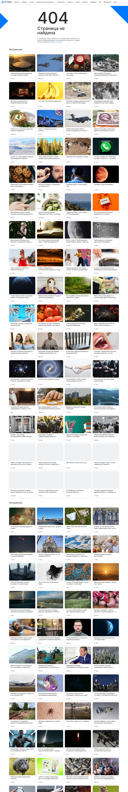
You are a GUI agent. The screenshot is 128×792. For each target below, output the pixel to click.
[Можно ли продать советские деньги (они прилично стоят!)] (106, 123)
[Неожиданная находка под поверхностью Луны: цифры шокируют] (106, 95)
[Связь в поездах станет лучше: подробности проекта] (106, 457)
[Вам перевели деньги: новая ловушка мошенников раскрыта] (22, 206)
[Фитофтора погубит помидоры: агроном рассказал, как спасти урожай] (50, 318)
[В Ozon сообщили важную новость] (50, 123)
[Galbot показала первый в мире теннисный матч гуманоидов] (22, 568)
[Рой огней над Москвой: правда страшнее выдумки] (22, 660)
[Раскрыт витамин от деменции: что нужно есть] (50, 179)
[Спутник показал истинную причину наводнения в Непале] (50, 715)
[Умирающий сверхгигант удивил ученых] (50, 632)
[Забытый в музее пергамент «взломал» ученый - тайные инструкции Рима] (50, 596)
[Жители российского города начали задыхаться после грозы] (22, 484)
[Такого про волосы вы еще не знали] (50, 687)
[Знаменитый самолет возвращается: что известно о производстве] (50, 771)
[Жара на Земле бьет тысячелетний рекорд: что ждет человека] (50, 262)
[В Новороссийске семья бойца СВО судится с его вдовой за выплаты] (22, 743)
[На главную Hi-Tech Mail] (8, 2)
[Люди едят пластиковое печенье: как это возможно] (22, 179)
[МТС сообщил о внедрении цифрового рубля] (50, 568)
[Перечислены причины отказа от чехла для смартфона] (50, 290)
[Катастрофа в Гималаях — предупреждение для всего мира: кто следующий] (106, 67)
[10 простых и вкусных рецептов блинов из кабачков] (22, 123)
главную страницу (56, 42)
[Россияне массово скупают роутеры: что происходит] (22, 687)
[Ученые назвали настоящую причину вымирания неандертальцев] (78, 318)
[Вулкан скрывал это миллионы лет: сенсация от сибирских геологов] (22, 771)
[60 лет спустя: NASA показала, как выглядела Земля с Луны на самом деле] (78, 234)
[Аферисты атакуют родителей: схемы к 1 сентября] (78, 429)
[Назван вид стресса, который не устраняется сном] (78, 568)
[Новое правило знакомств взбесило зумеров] (22, 262)
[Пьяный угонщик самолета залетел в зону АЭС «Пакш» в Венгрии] (50, 67)
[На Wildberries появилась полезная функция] (78, 484)
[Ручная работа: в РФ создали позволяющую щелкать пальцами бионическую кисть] (78, 373)
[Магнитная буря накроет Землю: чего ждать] (106, 687)
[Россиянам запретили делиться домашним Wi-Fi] (78, 345)
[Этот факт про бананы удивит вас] (50, 95)
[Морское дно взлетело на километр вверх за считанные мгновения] (78, 660)
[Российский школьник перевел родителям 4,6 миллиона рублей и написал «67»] (50, 743)
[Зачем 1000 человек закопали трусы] (78, 632)
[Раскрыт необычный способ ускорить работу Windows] (50, 484)
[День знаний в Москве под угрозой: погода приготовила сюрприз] (22, 234)
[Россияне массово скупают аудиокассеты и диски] (106, 206)
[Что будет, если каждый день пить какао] (78, 67)
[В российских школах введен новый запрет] (106, 373)
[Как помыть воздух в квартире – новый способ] (22, 318)
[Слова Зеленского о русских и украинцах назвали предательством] (78, 743)
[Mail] (2, 2)
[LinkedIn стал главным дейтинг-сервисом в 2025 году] (22, 512)
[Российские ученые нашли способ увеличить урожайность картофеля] (78, 512)
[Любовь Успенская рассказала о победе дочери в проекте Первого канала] (22, 345)
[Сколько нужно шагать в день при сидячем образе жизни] (78, 715)
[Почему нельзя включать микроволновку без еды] (22, 95)
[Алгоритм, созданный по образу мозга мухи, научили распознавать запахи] (78, 596)
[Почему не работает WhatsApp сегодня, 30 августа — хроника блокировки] (106, 151)
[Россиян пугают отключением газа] (78, 179)
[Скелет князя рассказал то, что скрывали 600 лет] (50, 660)
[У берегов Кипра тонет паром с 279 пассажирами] (78, 206)
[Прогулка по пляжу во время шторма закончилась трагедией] (22, 715)
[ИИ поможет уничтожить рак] (78, 457)
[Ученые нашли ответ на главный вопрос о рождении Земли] (22, 290)
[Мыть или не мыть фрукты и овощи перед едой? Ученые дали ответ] (106, 290)
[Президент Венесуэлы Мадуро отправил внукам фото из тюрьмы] (50, 345)
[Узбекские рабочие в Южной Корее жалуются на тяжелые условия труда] (106, 429)
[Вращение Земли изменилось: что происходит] (106, 743)
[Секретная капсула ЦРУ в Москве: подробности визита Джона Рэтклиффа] (78, 123)
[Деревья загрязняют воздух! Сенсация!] (78, 401)
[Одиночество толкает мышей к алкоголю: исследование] (106, 540)
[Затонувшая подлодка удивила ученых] (22, 632)
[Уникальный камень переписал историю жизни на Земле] (22, 67)
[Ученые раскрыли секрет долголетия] (106, 660)
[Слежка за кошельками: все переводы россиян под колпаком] (106, 262)
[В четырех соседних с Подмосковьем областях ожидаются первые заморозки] (50, 429)
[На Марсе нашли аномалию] (106, 179)
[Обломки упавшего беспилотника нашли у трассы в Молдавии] (78, 95)
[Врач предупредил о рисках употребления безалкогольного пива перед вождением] (50, 401)
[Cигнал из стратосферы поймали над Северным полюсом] (22, 151)
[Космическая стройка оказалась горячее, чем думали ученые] (22, 373)
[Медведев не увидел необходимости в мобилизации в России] (78, 771)
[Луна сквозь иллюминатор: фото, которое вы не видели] (106, 568)
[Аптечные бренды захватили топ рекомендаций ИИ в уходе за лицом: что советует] (22, 540)
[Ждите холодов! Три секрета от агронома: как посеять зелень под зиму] (22, 457)
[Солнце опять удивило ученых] (50, 373)
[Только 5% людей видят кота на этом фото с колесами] (78, 687)
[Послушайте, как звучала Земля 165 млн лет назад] (78, 290)
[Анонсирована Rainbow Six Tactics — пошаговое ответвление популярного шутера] (50, 512)
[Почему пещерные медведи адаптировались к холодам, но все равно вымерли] (106, 484)
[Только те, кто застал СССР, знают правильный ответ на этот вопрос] (106, 632)
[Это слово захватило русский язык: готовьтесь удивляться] (50, 234)
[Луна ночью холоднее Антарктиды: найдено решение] (78, 540)
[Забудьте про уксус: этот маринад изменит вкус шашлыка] (106, 512)
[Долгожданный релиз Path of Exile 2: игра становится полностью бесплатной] (106, 318)
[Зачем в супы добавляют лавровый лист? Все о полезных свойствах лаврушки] (50, 206)
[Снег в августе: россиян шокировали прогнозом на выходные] (106, 771)
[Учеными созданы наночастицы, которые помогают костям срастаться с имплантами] (106, 345)
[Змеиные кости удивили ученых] (78, 151)
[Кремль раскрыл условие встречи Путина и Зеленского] (50, 457)
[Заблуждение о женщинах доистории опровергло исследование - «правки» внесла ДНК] (106, 234)
